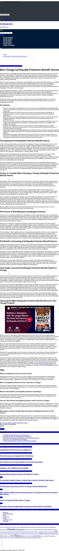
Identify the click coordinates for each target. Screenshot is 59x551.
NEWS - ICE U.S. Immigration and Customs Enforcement (16, 446)
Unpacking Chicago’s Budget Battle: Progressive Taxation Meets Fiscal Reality (26, 506)
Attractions (2, 527)
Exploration (47, 533)
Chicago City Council (29, 529)
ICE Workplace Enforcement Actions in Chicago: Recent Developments (23, 486)
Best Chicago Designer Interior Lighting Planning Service (19, 527)
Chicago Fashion (7, 39)
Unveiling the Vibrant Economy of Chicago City (16, 435)
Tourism (5, 537)
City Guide (2, 533)
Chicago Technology (9, 45)
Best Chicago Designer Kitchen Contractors (40, 527)
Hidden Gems (3, 536)
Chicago (11, 529)
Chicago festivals (48, 529)
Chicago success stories (49, 532)
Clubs (6, 533)
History (8, 536)
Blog (1, 477)
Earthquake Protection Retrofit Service (11, 66)
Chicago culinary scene (39, 529)
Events (41, 534)
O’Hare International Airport (46, 363)
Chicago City (20, 529)
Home (5, 518)
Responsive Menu (5, 14)
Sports (42, 536)
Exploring (52, 533)
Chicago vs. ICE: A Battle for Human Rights (15, 439)
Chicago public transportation (22, 532)
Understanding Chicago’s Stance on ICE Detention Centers (19, 441)
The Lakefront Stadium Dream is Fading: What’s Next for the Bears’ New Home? (27, 480)
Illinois (17, 536)
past (29, 536)
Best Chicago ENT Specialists (8, 424)
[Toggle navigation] (0, 30)
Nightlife (23, 536)
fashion (57, 533)
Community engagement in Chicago (16, 533)
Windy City (25, 537)
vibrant (20, 537)
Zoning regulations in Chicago (34, 537)
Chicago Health (7, 40)
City (56, 532)
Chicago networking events (9, 532)
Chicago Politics (7, 42)
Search (2, 31)
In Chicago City (6, 24)
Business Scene (3, 529)
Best (5, 527)
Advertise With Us (8, 20)
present (31, 536)
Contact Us (6, 19)
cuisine (37, 533)
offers (26, 536)
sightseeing (37, 536)
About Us (5, 17)
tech (47, 536)
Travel (16, 537)
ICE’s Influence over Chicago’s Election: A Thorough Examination (21, 438)
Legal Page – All (7, 519)
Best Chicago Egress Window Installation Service (14, 423)
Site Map (5, 521)
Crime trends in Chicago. (30, 533)
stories (44, 536)
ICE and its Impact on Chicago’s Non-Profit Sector (17, 436)
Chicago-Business (8, 37)
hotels (12, 536)
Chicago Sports (7, 43)
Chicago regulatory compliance (36, 532)
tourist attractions (11, 537)
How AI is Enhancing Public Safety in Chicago (15, 500)
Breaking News (52, 527)
